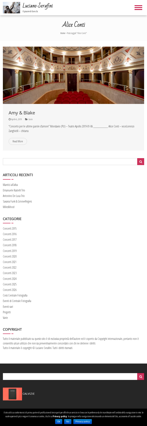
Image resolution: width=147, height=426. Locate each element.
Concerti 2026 (9, 290)
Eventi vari (8, 307)
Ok (58, 421)
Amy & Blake (22, 112)
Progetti (7, 312)
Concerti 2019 (9, 251)
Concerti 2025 (9, 284)
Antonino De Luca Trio (14, 196)
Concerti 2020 (9, 256)
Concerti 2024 (9, 279)
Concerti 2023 (9, 273)
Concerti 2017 (9, 239)
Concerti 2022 (9, 267)
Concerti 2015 (9, 228)
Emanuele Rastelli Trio (14, 190)
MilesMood (8, 207)
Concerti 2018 (9, 245)
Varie (31, 119)
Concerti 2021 (9, 262)
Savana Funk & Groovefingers (17, 201)
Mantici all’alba (10, 185)
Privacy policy (60, 416)
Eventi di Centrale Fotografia (17, 301)
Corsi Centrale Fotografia (15, 295)
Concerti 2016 (9, 234)
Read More (18, 141)
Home (62, 33)
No (67, 421)
